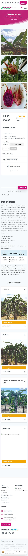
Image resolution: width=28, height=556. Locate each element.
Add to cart (13, 148)
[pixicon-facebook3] (3, 533)
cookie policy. (10, 553)
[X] (5, 3)
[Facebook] (2, 3)
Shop (7, 17)
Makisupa (6, 335)
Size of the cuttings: (6, 143)
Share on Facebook (15, 166)
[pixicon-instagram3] (6, 533)
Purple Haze (6, 428)
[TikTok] (18, 3)
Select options (7, 322)
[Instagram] (15, 3)
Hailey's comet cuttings (12, 159)
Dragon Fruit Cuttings (16, 17)
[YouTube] (8, 3)
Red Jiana (6, 289)
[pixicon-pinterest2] (13, 533)
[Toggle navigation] (25, 7)
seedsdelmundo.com (21, 491)
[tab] (22, 187)
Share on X (15, 171)
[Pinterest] (13, 3)
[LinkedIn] (10, 3)
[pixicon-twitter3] (9, 533)
